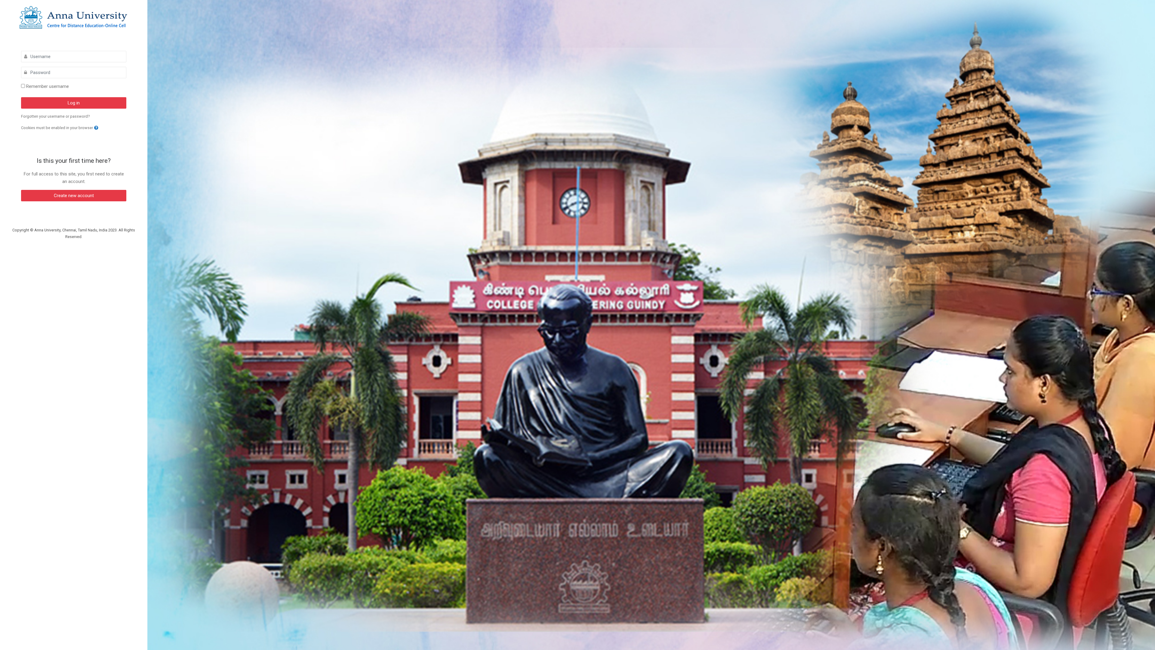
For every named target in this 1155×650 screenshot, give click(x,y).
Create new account (74, 195)
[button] (96, 128)
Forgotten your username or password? (55, 116)
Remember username (47, 86)
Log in (74, 103)
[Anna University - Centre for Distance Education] (73, 18)
